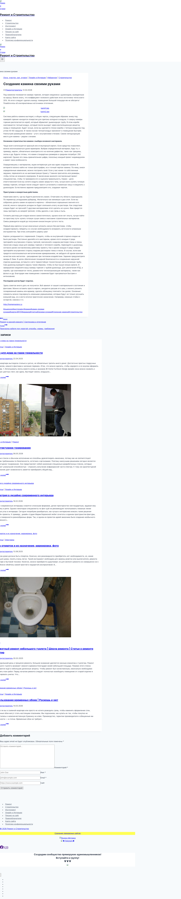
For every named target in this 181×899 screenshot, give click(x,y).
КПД (19, 312)
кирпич (13, 312)
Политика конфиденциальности (19, 40)
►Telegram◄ (68, 841)
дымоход (8, 309)
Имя (43, 772)
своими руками (44, 312)
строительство (75, 312)
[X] (4, 848)
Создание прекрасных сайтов (68, 833)
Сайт (42, 783)
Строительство (11, 23)
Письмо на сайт (12, 32)
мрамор (26, 312)
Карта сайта (10, 37)
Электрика (9, 540)
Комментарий (61, 767)
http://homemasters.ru (12, 304)
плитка (33, 312)
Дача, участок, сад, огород (15, 78)
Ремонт (8, 20)
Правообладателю (13, 35)
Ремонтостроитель (14, 90)
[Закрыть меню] (0, 875)
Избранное (52, 78)
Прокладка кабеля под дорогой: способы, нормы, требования (27, 327)
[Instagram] (7, 848)
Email (43, 778)
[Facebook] (1, 848)
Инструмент (10, 26)
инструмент (18, 309)
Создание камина (60, 312)
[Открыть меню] (2, 59)
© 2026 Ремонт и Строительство (14, 829)
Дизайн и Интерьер (13, 29)
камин (27, 309)
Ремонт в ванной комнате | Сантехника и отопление (23, 320)
